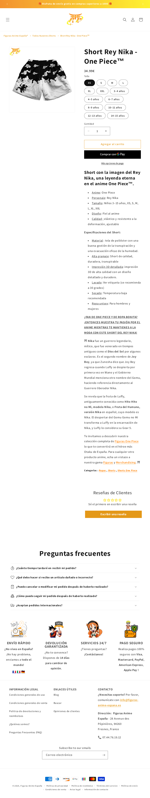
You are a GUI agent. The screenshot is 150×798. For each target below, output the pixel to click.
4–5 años (93, 99)
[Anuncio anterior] (7, 4)
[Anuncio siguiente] (143, 4)
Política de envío (129, 785)
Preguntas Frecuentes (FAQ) (25, 732)
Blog (56, 694)
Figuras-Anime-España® (16, 35)
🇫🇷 (14, 672)
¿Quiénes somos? (19, 724)
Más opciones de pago (112, 163)
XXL (102, 91)
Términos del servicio (107, 785)
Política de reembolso (82, 785)
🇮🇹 (19, 672)
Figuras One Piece (126, 441)
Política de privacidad (57, 785)
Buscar (58, 703)
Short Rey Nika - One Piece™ (75, 35)
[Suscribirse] (104, 755)
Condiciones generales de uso (27, 694)
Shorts (112, 470)
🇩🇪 (23, 672)
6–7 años (114, 99)
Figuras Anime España (31, 785)
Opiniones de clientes (67, 711)
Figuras (108, 462)
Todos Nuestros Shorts (44, 35)
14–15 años (118, 115)
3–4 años (119, 91)
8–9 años (93, 107)
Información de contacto (96, 789)
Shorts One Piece (127, 470)
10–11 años (115, 107)
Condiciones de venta (55, 789)
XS (89, 82)
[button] (8, 20)
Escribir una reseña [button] (113, 514)
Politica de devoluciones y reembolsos (25, 713)
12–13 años (95, 115)
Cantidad (89, 123)
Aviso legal (75, 789)
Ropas (102, 470)
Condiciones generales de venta (28, 703)
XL (89, 91)
